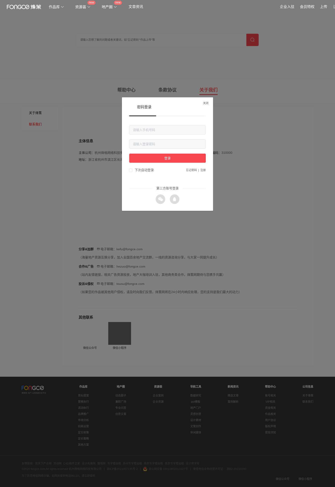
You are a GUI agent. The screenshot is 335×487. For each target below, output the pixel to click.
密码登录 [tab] (144, 107)
